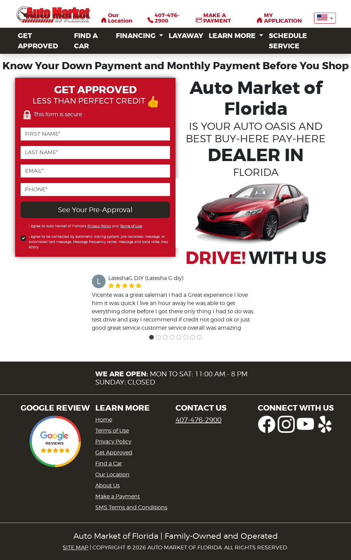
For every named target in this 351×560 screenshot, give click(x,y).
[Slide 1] (151, 337)
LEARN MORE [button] (233, 35)
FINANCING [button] (136, 35)
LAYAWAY (186, 35)
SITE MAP (75, 547)
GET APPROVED (38, 40)
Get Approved (113, 452)
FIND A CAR (86, 40)
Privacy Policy (99, 226)
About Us (107, 485)
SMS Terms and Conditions (131, 507)
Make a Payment (117, 496)
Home (103, 419)
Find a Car (108, 463)
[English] (325, 18)
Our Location (112, 474)
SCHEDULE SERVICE (288, 40)
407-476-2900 (198, 420)
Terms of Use (131, 226)
